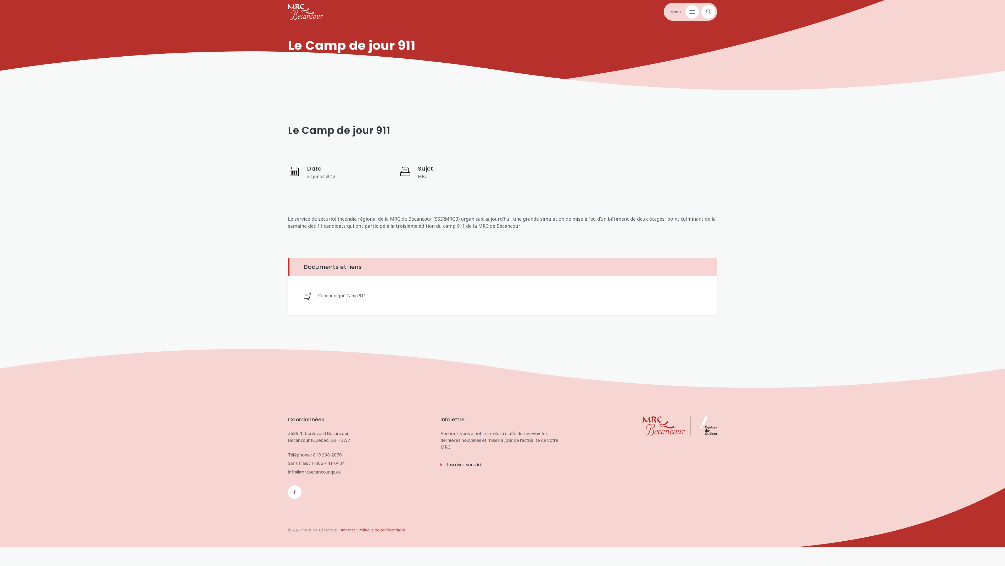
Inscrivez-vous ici (464, 464)
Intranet (348, 529)
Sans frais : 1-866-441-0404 (316, 463)
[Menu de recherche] (707, 12)
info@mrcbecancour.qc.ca (314, 472)
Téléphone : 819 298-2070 (315, 455)
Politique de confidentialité (382, 529)
